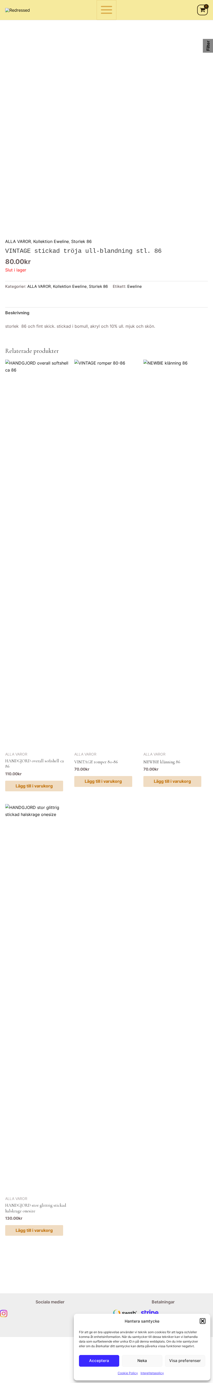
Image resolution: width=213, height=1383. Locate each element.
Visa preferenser (185, 1360)
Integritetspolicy (152, 1373)
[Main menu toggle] (107, 10)
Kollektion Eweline (51, 241)
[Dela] (54, 1372)
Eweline (134, 286)
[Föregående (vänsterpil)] (10, 1380)
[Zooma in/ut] (10, 1372)
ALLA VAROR (18, 241)
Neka (142, 1360)
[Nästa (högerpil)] (32, 1380)
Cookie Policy (128, 1373)
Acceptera (99, 1360)
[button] (202, 1321)
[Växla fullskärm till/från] (32, 1372)
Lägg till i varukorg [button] (34, 785)
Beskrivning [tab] (17, 312)
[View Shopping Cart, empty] (202, 10)
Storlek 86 (81, 241)
